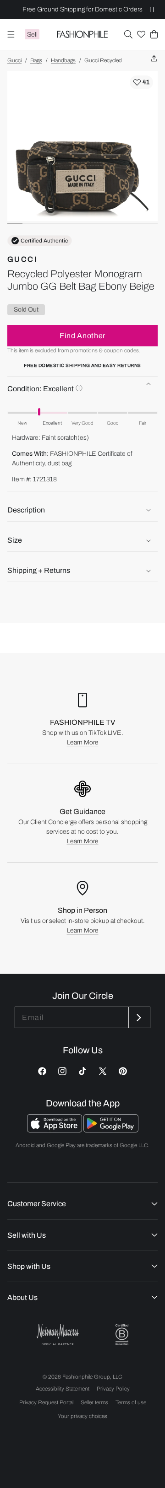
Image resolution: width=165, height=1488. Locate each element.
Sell (32, 34)
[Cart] (154, 34)
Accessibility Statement (62, 1389)
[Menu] (11, 34)
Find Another (82, 336)
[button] (128, 34)
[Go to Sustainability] (122, 1335)
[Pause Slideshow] (152, 9)
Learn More (83, 742)
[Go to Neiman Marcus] (58, 1334)
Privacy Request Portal (46, 1402)
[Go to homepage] (82, 34)
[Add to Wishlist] (141, 82)
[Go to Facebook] (42, 1071)
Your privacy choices (82, 1416)
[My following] (141, 34)
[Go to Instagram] (62, 1071)
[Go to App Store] (55, 1130)
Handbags (63, 60)
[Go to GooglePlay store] (110, 1130)
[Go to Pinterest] (123, 1071)
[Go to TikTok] (82, 1071)
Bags (36, 60)
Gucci (14, 60)
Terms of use (131, 1402)
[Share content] (154, 58)
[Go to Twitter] (103, 1071)
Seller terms (94, 1402)
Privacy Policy (113, 1389)
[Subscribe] (138, 1017)
